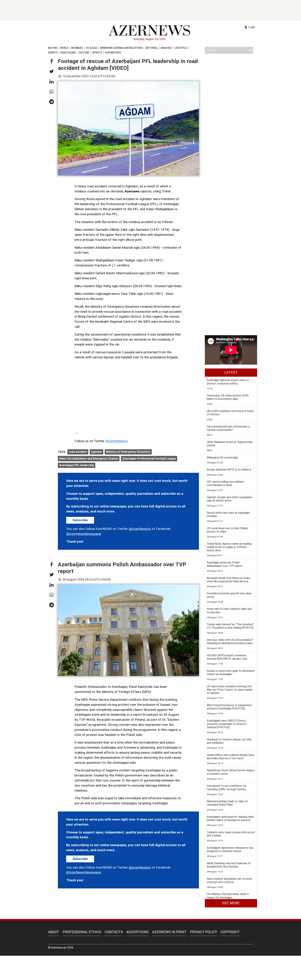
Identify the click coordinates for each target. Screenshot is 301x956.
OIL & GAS (91, 47)
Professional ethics (82, 932)
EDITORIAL (151, 47)
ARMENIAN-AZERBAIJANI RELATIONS (121, 47)
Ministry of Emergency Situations (128, 451)
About (53, 932)
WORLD (64, 47)
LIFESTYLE (181, 47)
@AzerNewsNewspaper (83, 534)
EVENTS (52, 52)
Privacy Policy (203, 932)
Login (251, 27)
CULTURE (84, 52)
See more (231, 903)
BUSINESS (77, 47)
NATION (52, 47)
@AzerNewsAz (116, 441)
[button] (51, 61)
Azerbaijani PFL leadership (76, 465)
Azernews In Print (169, 932)
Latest (231, 372)
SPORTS (97, 52)
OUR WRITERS (113, 52)
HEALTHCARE (68, 52)
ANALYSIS (166, 47)
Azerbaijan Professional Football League (149, 458)
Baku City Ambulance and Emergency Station (88, 458)
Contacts (114, 932)
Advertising (137, 932)
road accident (78, 451)
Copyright (230, 932)
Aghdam (96, 451)
